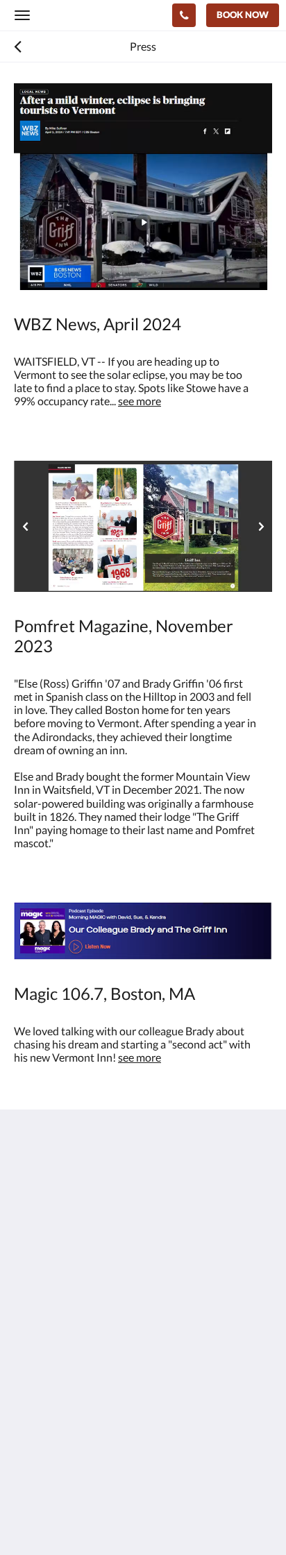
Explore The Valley (58, 1404)
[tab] (143, 1346)
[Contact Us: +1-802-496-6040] (184, 15)
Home (28, 1369)
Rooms (30, 1393)
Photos (31, 1381)
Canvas (90, 1517)
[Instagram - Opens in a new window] (28, 1304)
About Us (37, 1416)
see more (139, 400)
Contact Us (41, 1428)
